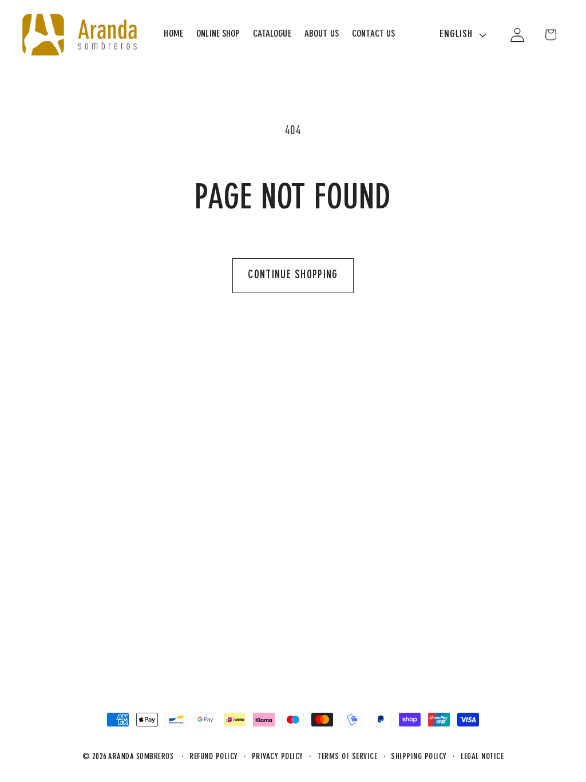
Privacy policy (277, 757)
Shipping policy (419, 757)
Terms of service (347, 757)
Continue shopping (293, 275)
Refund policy (213, 757)
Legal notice (482, 757)
